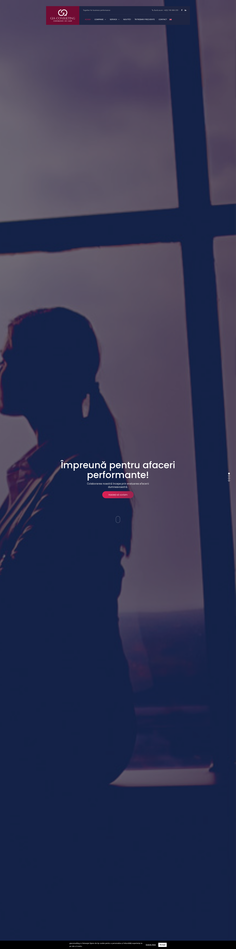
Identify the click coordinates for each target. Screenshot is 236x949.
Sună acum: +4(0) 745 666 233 (165, 10)
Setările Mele (151, 945)
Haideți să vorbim (117, 494)
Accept (162, 945)
